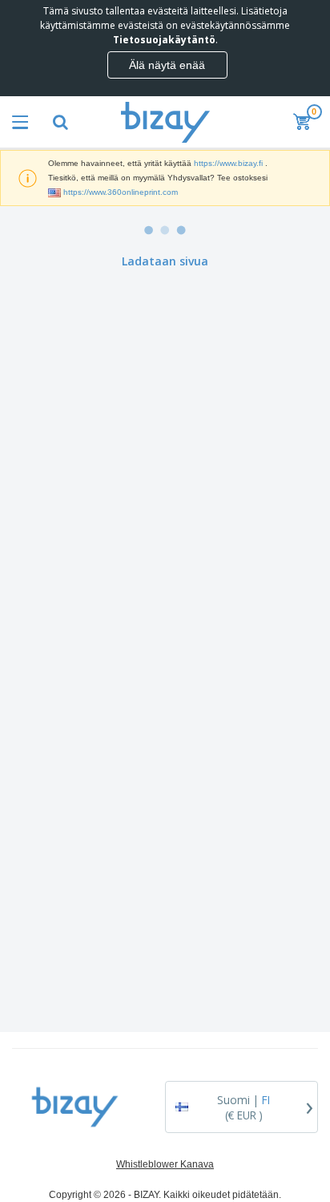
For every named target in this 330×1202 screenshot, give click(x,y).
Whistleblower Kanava (165, 1164)
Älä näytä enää (167, 65)
